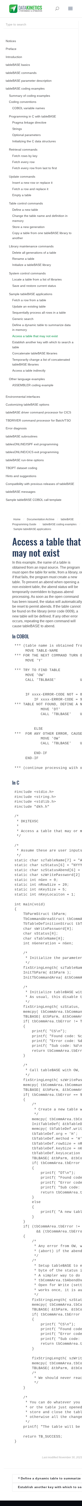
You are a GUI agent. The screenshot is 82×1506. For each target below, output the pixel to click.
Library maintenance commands (31, 246)
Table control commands (26, 203)
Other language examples (27, 379)
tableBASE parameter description (29, 80)
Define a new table (25, 209)
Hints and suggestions (21, 476)
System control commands (27, 273)
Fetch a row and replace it (30, 189)
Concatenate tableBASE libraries (34, 353)
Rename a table (23, 258)
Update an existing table (29, 306)
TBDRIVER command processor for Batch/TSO (38, 420)
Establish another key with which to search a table (42, 345)
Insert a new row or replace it (32, 182)
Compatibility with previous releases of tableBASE (40, 484)
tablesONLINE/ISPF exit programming (32, 444)
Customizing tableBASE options (27, 404)
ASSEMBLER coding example (32, 385)
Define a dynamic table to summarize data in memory (41, 327)
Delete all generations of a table (34, 252)
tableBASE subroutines (21, 436)
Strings (17, 129)
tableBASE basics (18, 64)
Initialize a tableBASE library (31, 265)
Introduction (14, 57)
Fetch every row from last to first (34, 168)
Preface (11, 49)
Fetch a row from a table (29, 300)
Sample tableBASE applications (30, 294)
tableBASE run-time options (25, 460)
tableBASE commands (21, 73)
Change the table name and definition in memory (40, 218)
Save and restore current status (34, 285)
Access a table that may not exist (35, 336)
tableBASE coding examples (25, 88)
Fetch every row (23, 162)
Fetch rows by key (24, 156)
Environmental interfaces (23, 396)
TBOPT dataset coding (21, 468)
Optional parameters (26, 135)
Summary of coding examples (29, 95)
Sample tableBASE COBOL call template (33, 499)
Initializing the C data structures (34, 141)
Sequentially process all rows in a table (39, 312)
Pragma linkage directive (29, 122)
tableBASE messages (20, 491)
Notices (11, 41)
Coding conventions (22, 102)
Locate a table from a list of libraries (37, 279)
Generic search (22, 319)
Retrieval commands (23, 149)
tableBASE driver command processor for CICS (38, 412)
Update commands (22, 176)
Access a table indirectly (28, 370)
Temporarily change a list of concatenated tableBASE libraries (41, 362)
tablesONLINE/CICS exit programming (32, 452)
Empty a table (21, 195)
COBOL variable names (28, 108)
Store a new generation (28, 227)
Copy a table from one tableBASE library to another (42, 235)
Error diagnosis (16, 428)
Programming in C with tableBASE (32, 116)
